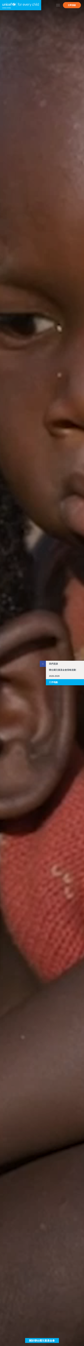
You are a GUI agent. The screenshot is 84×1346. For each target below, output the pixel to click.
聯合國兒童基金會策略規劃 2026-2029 (62, 673)
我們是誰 (53, 663)
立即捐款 (72, 5)
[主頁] (20, 5)
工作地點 (53, 682)
